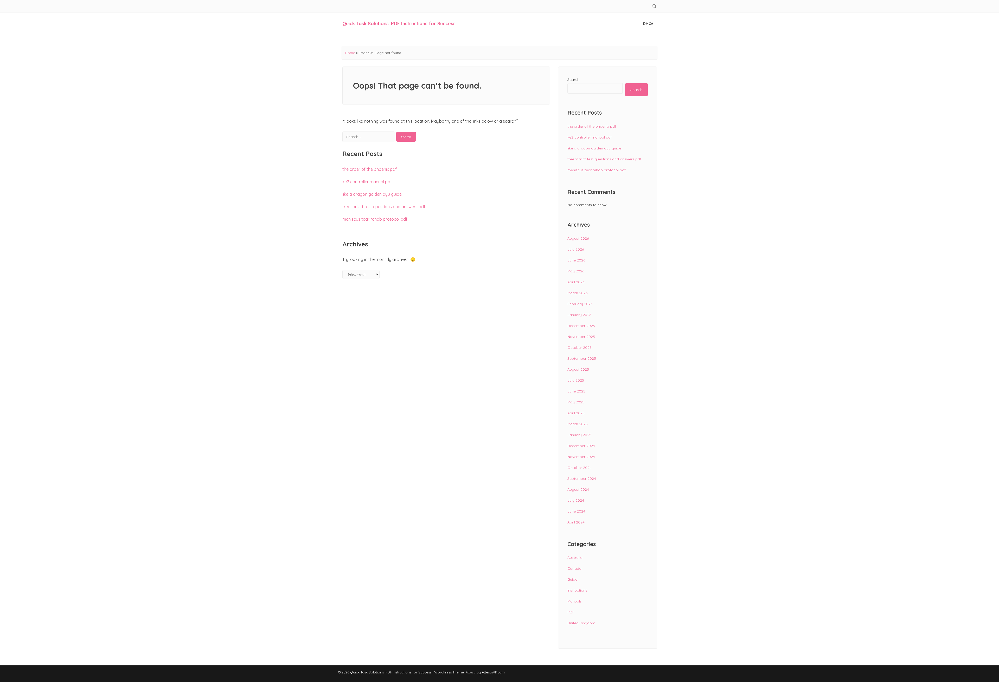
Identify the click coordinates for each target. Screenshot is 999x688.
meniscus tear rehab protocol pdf (374, 219)
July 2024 (575, 500)
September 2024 (581, 478)
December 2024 (581, 445)
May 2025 (575, 402)
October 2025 (579, 347)
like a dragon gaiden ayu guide (372, 194)
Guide (572, 579)
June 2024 (576, 511)
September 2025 (581, 358)
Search (573, 79)
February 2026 (579, 304)
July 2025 (575, 380)
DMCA (648, 23)
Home (350, 53)
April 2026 (575, 282)
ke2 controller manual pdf (367, 181)
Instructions (577, 590)
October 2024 (579, 467)
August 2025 (578, 369)
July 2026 (575, 249)
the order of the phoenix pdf (369, 169)
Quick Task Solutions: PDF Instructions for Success (399, 24)
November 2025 (581, 336)
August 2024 (578, 489)
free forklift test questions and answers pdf (383, 206)
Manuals (574, 601)
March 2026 (577, 293)
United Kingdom (581, 623)
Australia (574, 557)
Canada (574, 568)
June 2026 (576, 260)
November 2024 (581, 456)
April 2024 (576, 522)
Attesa (471, 672)
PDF (570, 612)
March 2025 (577, 424)
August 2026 (578, 238)
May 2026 (575, 271)
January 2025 (579, 435)
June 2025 (576, 391)
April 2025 (576, 413)
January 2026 (579, 314)
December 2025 (581, 325)
